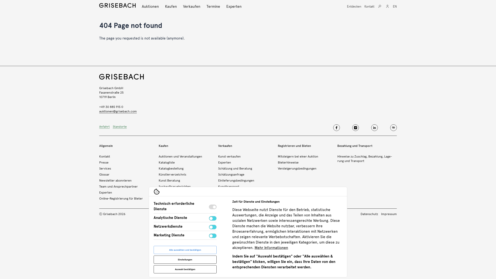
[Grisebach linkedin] (374, 127)
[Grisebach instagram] (355, 127)
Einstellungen (185, 259)
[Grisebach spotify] (393, 127)
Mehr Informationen (271, 247)
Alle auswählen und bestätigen (185, 250)
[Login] (387, 6)
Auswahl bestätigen (185, 269)
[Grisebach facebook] (336, 127)
